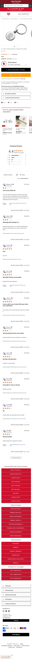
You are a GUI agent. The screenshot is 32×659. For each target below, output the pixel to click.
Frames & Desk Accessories (15, 528)
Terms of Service (25, 645)
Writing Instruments (15, 524)
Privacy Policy (17, 645)
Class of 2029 (15, 501)
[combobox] (16, 5)
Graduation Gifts (15, 474)
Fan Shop (16, 493)
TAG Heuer (15, 543)
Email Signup (16, 634)
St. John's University (5, 18)
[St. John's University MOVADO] (24, 14)
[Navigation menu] (2, 6)
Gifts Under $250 (15, 574)
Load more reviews (16, 457)
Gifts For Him (15, 481)
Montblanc (15, 555)
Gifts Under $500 (15, 578)
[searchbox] (9, 175)
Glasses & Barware (16, 532)
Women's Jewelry (15, 520)
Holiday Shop (15, 478)
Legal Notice (19, 647)
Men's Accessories (14, 18)
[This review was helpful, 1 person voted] (25, 451)
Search (21, 643)
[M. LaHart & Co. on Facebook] (6, 611)
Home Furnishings (15, 536)
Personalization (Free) (16, 70)
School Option (12, 62)
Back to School (16, 470)
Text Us (16, 620)
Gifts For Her (15, 485)
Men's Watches (15, 508)
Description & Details (10, 93)
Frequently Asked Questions (12, 97)
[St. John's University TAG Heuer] (8, 14)
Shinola (15, 563)
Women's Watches (15, 512)
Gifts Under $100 (15, 570)
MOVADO (15, 547)
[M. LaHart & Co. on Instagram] (3, 611)
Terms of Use (11, 647)
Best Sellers (15, 489)
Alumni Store (15, 497)
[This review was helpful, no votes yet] (25, 210)
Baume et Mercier (15, 551)
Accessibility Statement (6, 645)
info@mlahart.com (6, 617)
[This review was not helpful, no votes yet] (27, 210)
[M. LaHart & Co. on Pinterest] (9, 611)
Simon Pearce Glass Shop (16, 559)
